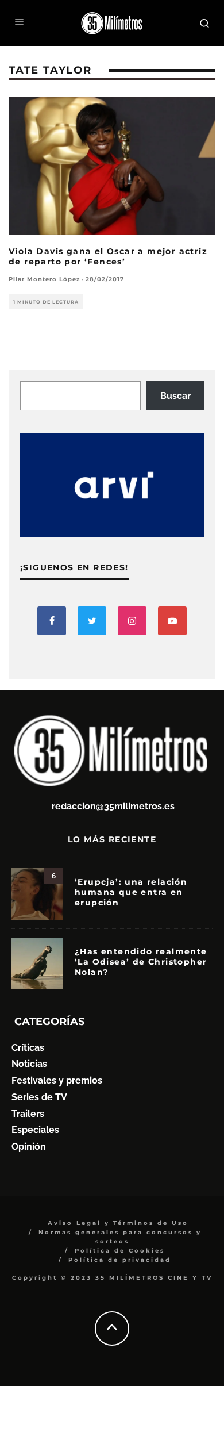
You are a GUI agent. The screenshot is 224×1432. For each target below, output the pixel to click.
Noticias (29, 1063)
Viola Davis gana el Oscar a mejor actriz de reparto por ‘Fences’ (108, 256)
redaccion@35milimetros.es (113, 806)
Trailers (27, 1113)
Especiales (35, 1129)
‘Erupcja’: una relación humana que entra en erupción (131, 892)
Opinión (28, 1146)
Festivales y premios (56, 1080)
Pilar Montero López (44, 279)
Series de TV (39, 1097)
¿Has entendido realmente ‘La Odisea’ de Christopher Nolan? (141, 961)
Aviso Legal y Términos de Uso (118, 1223)
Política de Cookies (120, 1250)
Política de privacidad (119, 1260)
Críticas (27, 1047)
